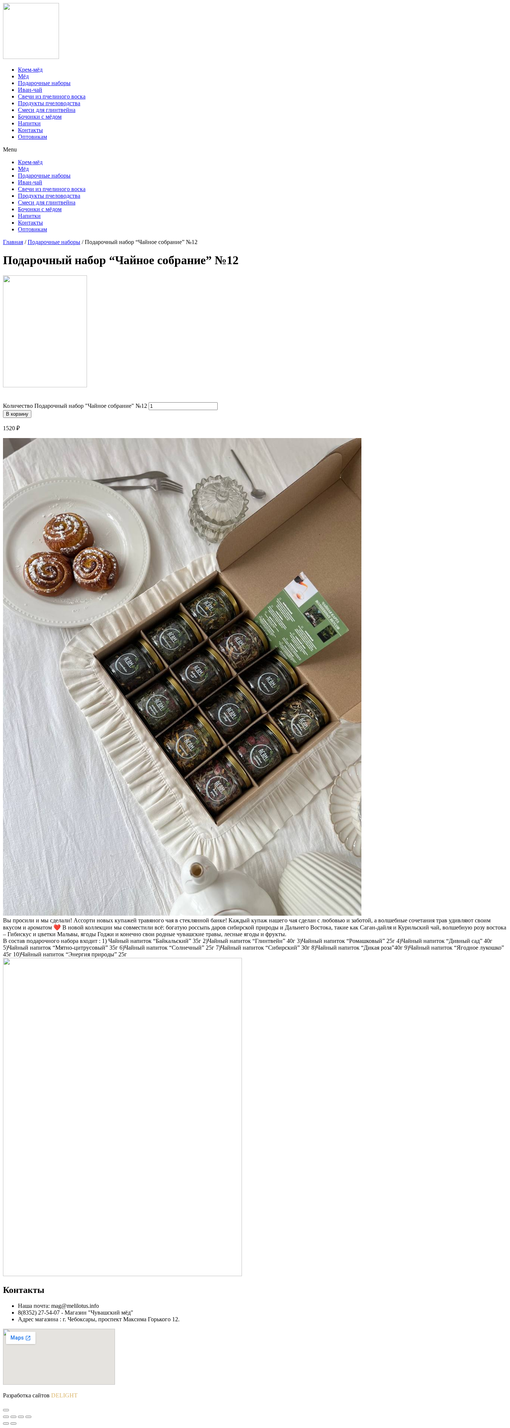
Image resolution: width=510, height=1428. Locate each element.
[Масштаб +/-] (28, 1417)
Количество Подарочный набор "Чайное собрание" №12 (75, 406)
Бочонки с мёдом (40, 116)
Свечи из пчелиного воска (51, 96)
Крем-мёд (30, 69)
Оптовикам (32, 137)
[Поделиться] (13, 1417)
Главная (13, 242)
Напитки (29, 123)
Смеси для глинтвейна (46, 110)
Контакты (30, 130)
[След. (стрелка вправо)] (13, 1423)
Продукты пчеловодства (49, 103)
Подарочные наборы (44, 83)
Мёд (23, 76)
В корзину (17, 414)
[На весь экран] (21, 1417)
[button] (255, 149)
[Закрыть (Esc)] (6, 1417)
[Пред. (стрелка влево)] (6, 1423)
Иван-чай (30, 90)
